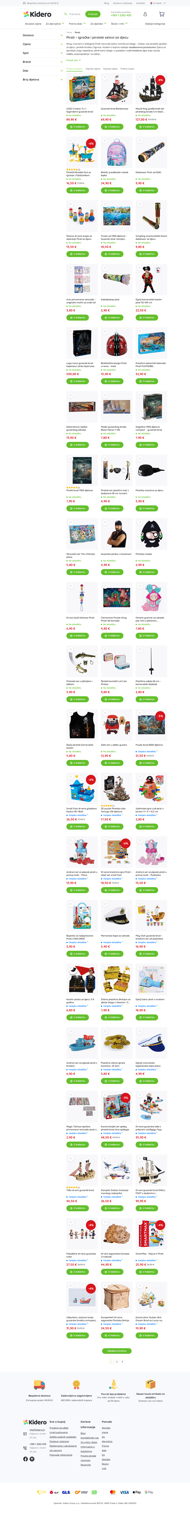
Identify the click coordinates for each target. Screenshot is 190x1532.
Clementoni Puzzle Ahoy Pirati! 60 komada (114, 619)
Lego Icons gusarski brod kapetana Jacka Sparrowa (80, 365)
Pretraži (92, 14)
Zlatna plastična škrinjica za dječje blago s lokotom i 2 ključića (115, 1001)
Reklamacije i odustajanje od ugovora (63, 1448)
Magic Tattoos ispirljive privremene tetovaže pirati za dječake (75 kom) (82, 1128)
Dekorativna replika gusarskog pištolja (76, 428)
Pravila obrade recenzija (88, 1458)
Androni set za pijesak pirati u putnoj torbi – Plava (81, 873)
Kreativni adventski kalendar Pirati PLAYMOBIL (151, 365)
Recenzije (86, 1464)
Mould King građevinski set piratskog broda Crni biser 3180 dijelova (150, 110)
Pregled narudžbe (59, 1427)
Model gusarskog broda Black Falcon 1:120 (113, 428)
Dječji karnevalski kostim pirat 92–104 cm (149, 301)
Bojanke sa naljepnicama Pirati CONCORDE (79, 937)
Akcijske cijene (33, 23)
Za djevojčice (53, 23)
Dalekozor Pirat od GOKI (148, 172)
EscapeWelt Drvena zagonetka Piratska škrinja (115, 1319)
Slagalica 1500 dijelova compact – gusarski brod (149, 428)
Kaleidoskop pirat (110, 299)
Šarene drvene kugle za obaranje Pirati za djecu (79, 237)
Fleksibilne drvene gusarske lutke (81, 1255)
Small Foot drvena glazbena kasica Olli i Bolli (81, 810)
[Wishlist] (70, 77)
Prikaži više (72, 60)
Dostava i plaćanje (122, 3)
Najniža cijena (93, 68)
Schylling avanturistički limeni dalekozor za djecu (151, 237)
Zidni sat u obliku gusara (114, 744)
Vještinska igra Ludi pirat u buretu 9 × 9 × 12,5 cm (150, 810)
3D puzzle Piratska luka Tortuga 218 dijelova (113, 810)
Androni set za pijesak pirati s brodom (81, 1064)
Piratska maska (144, 554)
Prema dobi (75, 23)
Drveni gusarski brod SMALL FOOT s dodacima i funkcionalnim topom (150, 1192)
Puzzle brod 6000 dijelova (149, 744)
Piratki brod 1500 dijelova (79, 490)
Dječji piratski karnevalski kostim (79, 746)
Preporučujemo (74, 68)
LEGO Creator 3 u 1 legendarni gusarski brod (79, 110)
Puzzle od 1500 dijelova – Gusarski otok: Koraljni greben (114, 238)
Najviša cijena (110, 68)
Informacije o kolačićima (88, 1449)
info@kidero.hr (37, 1429)
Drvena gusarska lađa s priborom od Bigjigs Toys (149, 1128)
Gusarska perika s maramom (116, 554)
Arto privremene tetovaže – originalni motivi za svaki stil (81, 301)
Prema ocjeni (127, 68)
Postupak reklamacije (61, 1454)
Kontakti (140, 3)
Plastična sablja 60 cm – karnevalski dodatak (148, 683)
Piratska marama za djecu (149, 490)
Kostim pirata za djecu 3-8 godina (80, 1001)
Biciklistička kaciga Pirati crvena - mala (114, 365)
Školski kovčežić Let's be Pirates (114, 683)
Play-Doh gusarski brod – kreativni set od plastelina (149, 937)
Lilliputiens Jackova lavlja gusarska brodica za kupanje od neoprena (81, 1319)
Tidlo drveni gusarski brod (80, 1190)
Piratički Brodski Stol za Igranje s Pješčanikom (78, 174)
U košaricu (79, 126)
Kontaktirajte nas (90, 1437)
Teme (69, 32)
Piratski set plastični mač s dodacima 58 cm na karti (115, 492)
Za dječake (96, 23)
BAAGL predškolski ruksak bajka (114, 174)
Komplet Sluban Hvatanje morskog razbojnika (114, 1192)
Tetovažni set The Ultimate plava (80, 555)
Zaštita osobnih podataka (63, 1436)
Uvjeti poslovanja (59, 1432)
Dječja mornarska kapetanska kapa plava (148, 1064)
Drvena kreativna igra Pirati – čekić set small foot (116, 873)
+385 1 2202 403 (121, 15)
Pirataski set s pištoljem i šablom (79, 683)
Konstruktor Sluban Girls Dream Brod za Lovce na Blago (149, 1319)
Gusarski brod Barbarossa (114, 108)
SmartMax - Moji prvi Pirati (149, 1253)
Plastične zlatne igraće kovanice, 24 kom (113, 1064)
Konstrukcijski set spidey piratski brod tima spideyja (115, 1128)
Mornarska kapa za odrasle (115, 935)
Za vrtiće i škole (89, 1442)
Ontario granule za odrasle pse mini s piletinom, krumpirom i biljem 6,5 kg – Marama (150, 619)
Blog (106, 3)
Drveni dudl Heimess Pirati (80, 617)
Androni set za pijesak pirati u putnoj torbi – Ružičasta (151, 873)
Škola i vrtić (117, 23)
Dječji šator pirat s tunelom (150, 999)
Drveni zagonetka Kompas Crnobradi (115, 1255)
